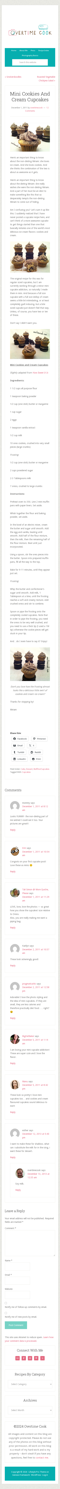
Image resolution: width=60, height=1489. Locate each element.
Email (8, 1275)
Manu (25, 1081)
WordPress (36, 1475)
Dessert (29, 769)
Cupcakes (26, 772)
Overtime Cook (30, 30)
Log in (45, 1475)
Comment (10, 1228)
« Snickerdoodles (13, 77)
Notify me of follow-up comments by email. (26, 1307)
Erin (24, 848)
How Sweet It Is (40, 372)
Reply (13, 830)
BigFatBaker (28, 1036)
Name (8, 1260)
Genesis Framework (21, 1475)
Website (8, 1289)
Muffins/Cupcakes (41, 769)
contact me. (42, 1457)
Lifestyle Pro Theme (37, 1472)
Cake (23, 769)
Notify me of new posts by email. (21, 1317)
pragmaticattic (29, 983)
